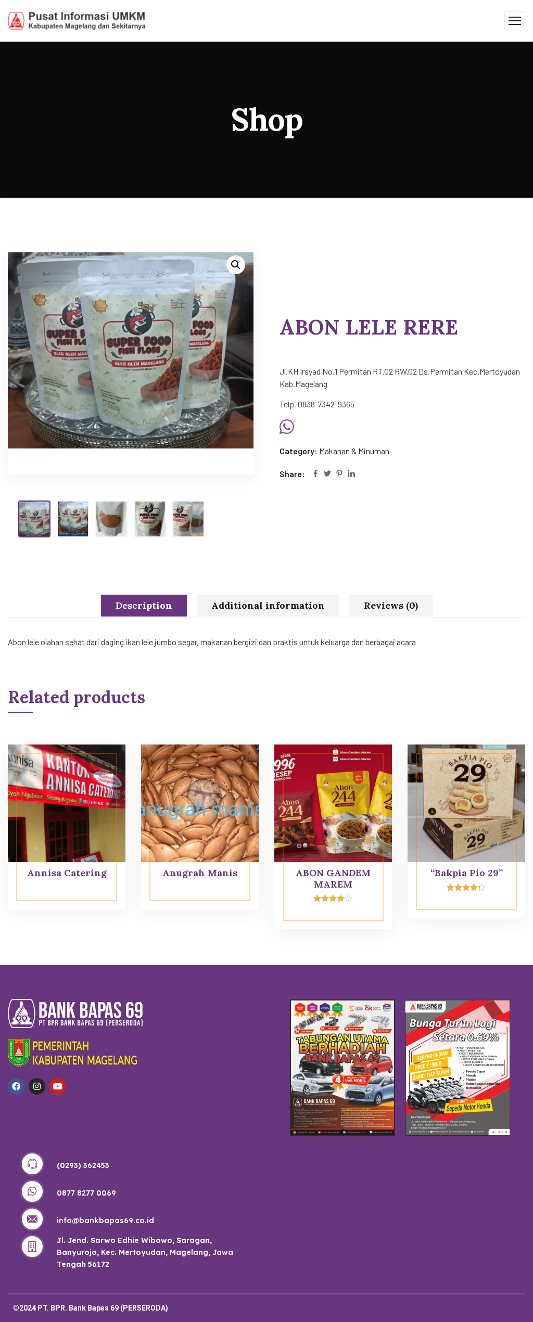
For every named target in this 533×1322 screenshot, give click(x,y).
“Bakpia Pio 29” (466, 873)
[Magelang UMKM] (77, 19)
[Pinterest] (339, 474)
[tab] (144, 606)
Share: (292, 474)
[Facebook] (315, 474)
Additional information (268, 605)
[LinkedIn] (351, 474)
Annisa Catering (67, 873)
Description (144, 605)
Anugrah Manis (199, 873)
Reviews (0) (391, 605)
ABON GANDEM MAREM (333, 878)
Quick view (98, 768)
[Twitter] (327, 474)
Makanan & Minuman (354, 451)
